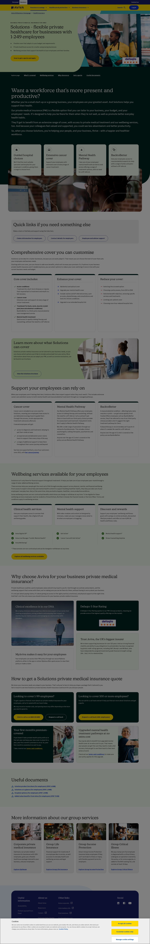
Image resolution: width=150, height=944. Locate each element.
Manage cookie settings (125, 939)
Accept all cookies (125, 923)
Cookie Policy (63, 929)
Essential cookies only (125, 932)
